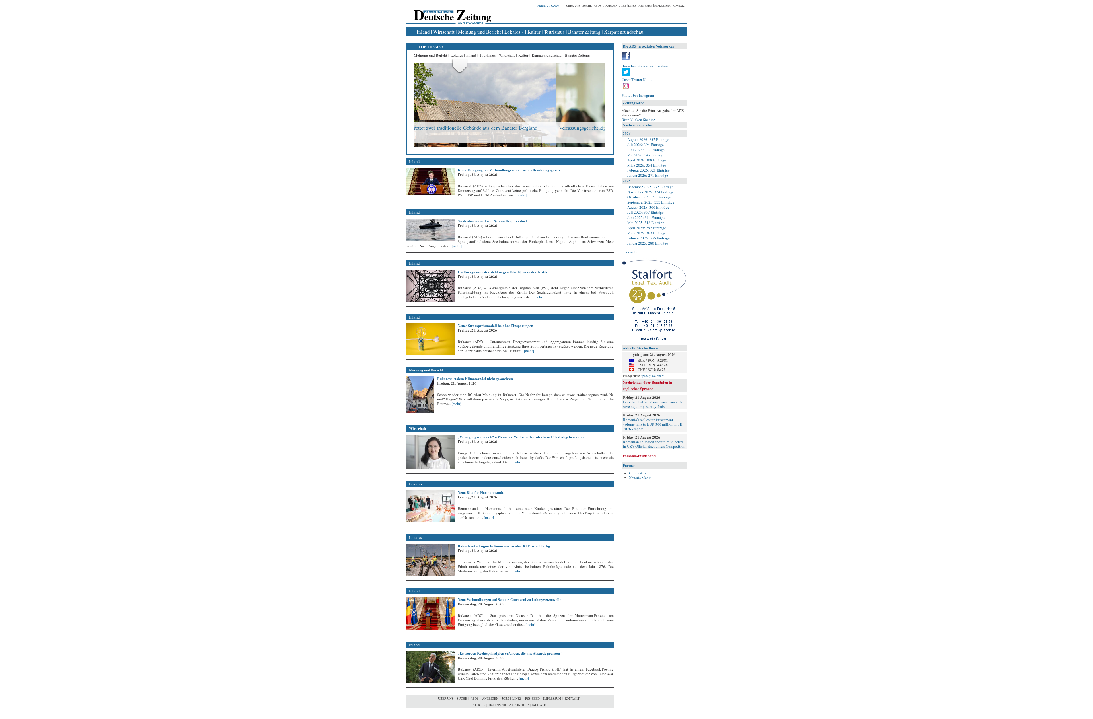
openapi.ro (648, 375)
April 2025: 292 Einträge (646, 227)
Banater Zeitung (584, 31)
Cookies (478, 705)
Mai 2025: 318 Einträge (645, 222)
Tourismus (554, 31)
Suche (587, 5)
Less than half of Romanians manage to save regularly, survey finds (653, 404)
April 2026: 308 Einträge (646, 160)
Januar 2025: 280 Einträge (647, 243)
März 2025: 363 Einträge (646, 233)
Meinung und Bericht (479, 31)
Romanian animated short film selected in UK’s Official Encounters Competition (654, 444)
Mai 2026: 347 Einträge (645, 155)
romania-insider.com (640, 455)
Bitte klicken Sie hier (638, 119)
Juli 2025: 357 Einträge (645, 212)
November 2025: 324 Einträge (650, 192)
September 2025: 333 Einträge (650, 202)
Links (632, 5)
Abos (597, 5)
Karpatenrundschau (624, 31)
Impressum (662, 5)
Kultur (534, 31)
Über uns (573, 5)
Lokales (512, 31)
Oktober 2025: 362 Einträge (649, 197)
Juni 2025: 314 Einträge (646, 217)
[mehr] (521, 195)
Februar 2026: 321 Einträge (648, 170)
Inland (423, 31)
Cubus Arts (637, 473)
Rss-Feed (645, 5)
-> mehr (632, 251)
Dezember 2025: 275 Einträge (650, 186)
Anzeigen (610, 5)
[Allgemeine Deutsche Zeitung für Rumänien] (451, 13)
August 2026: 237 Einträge (648, 139)
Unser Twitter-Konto (637, 79)
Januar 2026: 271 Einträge (647, 175)
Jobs (622, 5)
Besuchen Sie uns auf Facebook (646, 66)
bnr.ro (661, 375)
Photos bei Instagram (638, 95)
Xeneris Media (640, 477)
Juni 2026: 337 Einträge (646, 149)
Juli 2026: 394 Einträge (645, 144)
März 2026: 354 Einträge (646, 165)
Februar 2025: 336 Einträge (648, 238)
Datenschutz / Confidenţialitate (517, 705)
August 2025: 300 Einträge (648, 207)
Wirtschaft (444, 31)
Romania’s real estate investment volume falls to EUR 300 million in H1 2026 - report (653, 424)
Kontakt (679, 5)
